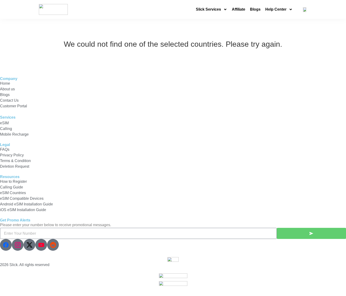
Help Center (275, 9)
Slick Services (208, 9)
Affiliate (238, 9)
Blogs (255, 9)
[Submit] (311, 233)
